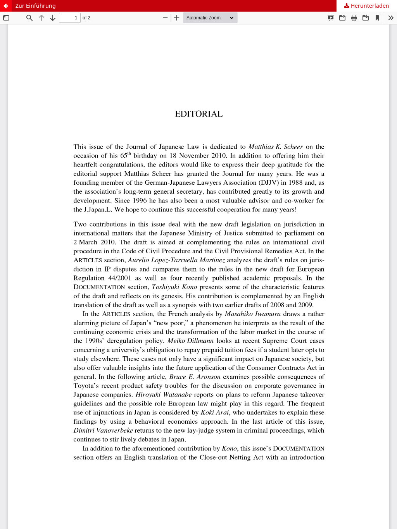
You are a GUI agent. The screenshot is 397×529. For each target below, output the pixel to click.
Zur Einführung (36, 5)
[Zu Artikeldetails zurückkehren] (6, 6)
